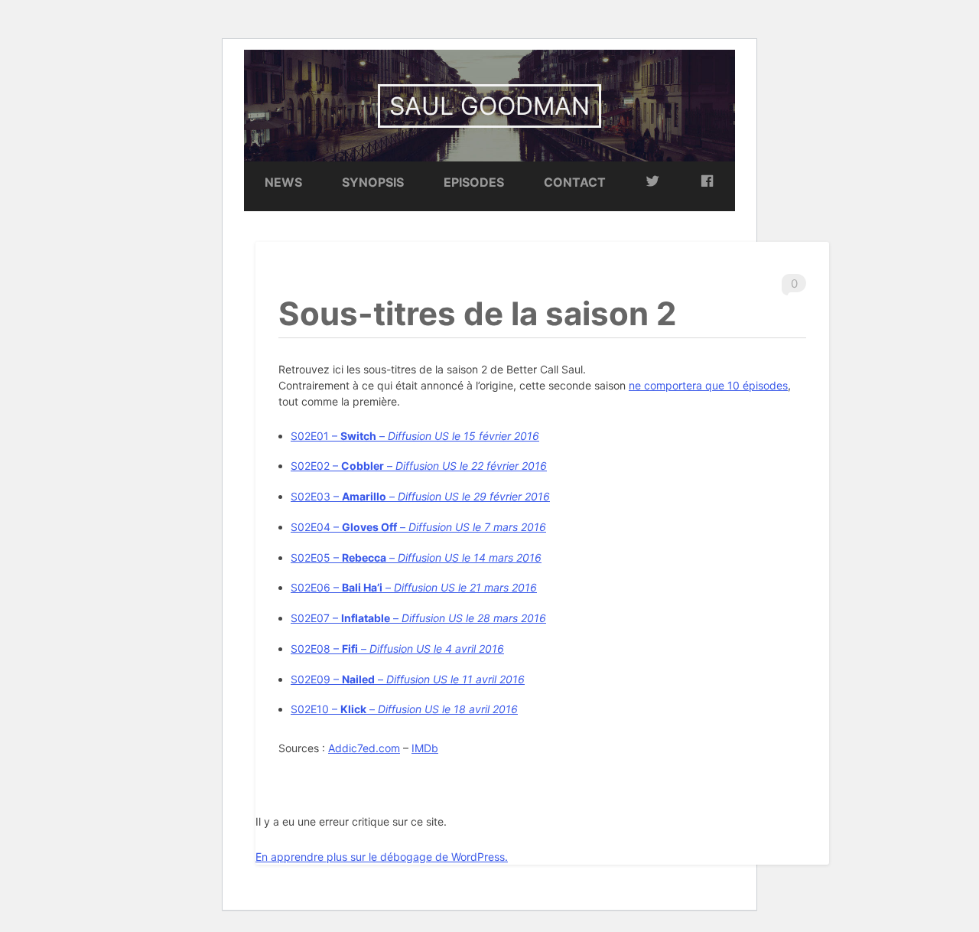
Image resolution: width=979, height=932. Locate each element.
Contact (575, 182)
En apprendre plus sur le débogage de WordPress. (381, 856)
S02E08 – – (397, 648)
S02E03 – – (420, 496)
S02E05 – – (416, 557)
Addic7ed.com (364, 747)
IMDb (424, 747)
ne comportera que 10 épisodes (708, 385)
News (283, 182)
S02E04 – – (418, 526)
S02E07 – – (418, 617)
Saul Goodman (489, 106)
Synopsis (373, 182)
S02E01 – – (415, 435)
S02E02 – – (419, 465)
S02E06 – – (414, 587)
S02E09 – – (408, 679)
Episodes (474, 182)
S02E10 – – (404, 708)
